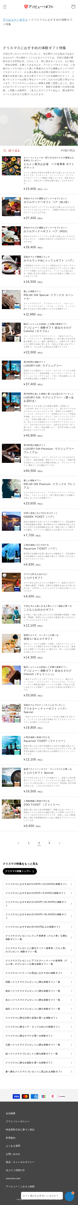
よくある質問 (13, 1146)
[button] (5, 6)
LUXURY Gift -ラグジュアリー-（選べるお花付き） (49, 397)
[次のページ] (59, 843)
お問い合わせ (13, 1154)
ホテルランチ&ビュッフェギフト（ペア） (49, 259)
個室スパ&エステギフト (41, 637)
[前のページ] (18, 843)
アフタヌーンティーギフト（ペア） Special (46, 709)
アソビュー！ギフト (15, 19)
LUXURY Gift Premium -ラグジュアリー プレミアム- (49, 449)
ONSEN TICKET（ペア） (41, 515)
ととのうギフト (36, 576)
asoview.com (13, 1178)
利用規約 (10, 1138)
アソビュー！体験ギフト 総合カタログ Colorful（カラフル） (48, 328)
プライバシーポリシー (18, 1121)
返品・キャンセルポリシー (20, 1162)
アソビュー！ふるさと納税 (20, 1186)
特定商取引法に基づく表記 (20, 1129)
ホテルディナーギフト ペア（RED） (46, 229)
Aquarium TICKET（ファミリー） (45, 739)
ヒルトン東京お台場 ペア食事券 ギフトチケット (49, 162)
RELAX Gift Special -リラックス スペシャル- (48, 295)
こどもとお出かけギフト (48, 608)
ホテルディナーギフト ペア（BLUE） (47, 200)
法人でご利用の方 (15, 1170)
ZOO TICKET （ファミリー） (42, 803)
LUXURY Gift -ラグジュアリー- (43, 364)
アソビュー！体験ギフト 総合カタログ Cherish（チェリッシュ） (48, 671)
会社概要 (10, 1113)
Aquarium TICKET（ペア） (41, 547)
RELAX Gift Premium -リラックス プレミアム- (50, 484)
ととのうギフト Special (48, 771)
